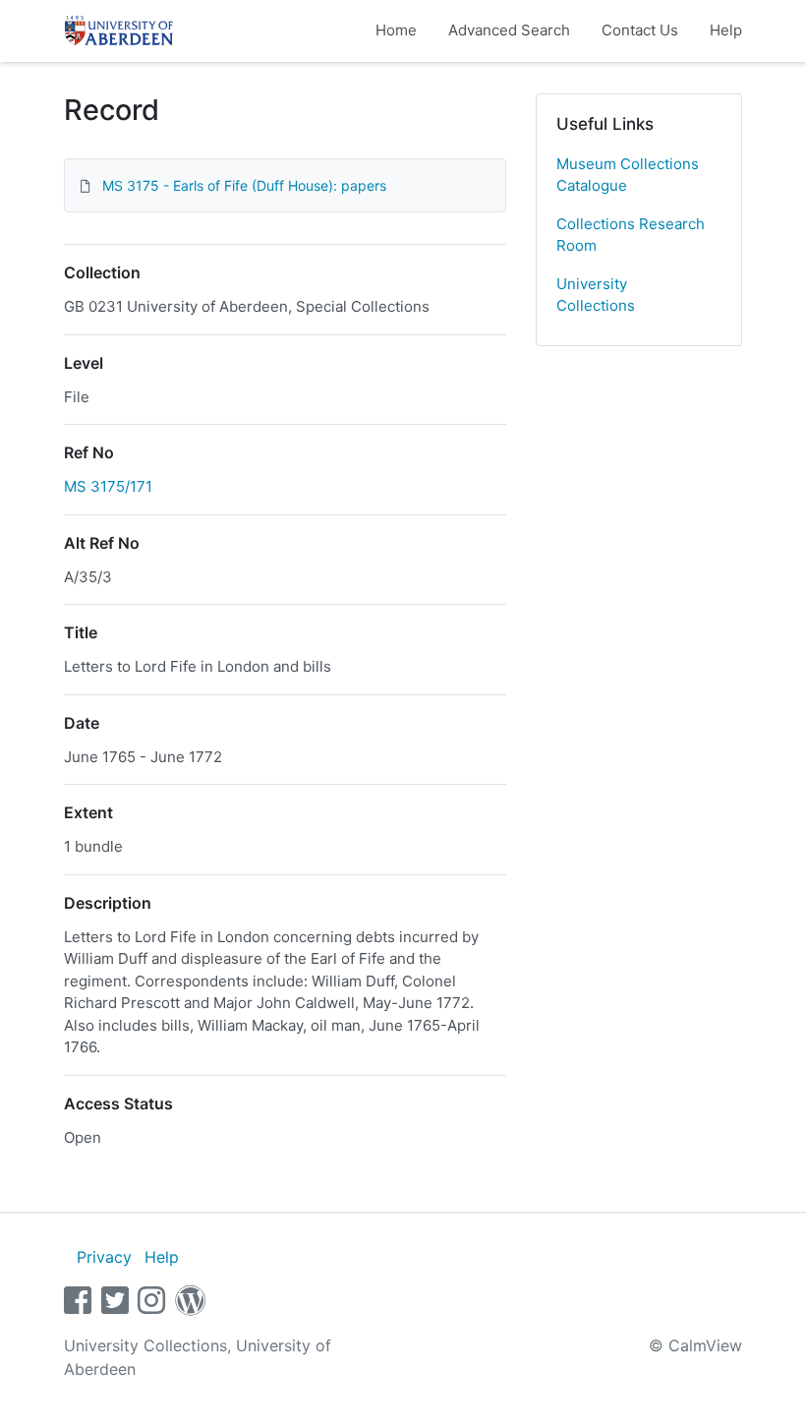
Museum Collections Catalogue (627, 175)
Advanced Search (509, 30)
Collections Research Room (630, 235)
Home (396, 30)
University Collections (595, 295)
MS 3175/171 (108, 486)
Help (726, 30)
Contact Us (640, 30)
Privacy (104, 1257)
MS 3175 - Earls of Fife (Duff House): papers (244, 185)
